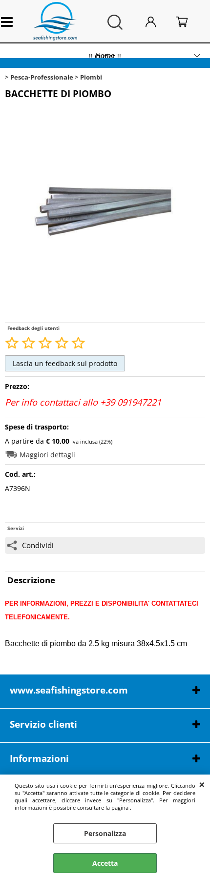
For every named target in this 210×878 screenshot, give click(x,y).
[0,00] (190, 22)
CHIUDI (202, 784)
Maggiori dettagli (47, 454)
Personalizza (105, 833)
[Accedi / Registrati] (158, 22)
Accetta (105, 863)
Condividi (38, 545)
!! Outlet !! (105, 56)
